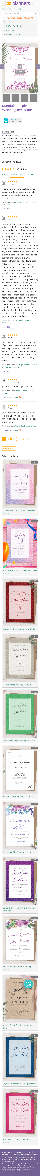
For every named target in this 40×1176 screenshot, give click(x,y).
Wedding (17, 9)
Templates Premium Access (26, 426)
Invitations (6, 9)
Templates (10, 22)
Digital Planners (13, 26)
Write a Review (9, 448)
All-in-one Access (13, 34)
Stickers (9, 30)
